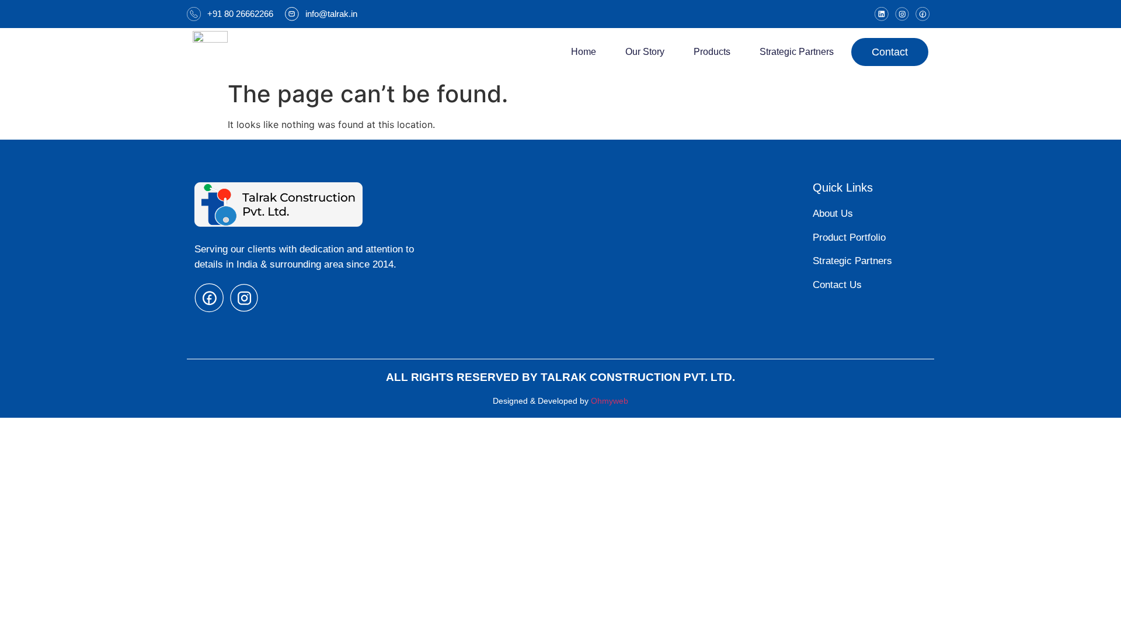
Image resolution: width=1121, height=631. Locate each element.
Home (583, 52)
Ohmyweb (609, 400)
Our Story (644, 52)
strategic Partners (797, 52)
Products (712, 52)
